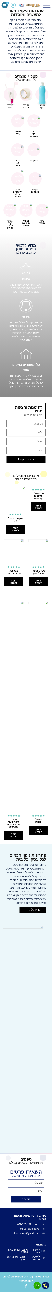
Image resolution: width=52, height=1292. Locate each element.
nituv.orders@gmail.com (26, 1233)
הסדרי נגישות (41, 1276)
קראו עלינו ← (32, 909)
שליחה (26, 1199)
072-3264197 (24, 1224)
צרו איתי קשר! (26, 459)
